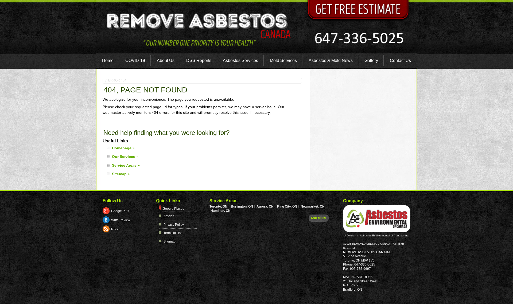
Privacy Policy (174, 225)
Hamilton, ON (221, 211)
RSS (114, 229)
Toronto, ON (218, 206)
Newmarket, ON (313, 206)
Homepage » (123, 148)
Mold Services (283, 60)
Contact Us (400, 60)
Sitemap (170, 241)
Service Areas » (126, 165)
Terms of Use (173, 233)
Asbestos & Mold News (331, 60)
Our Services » (125, 156)
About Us (165, 60)
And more (319, 218)
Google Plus (120, 211)
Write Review (120, 220)
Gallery (371, 60)
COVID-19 (135, 60)
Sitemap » (121, 174)
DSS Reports (198, 60)
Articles (169, 216)
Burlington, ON (242, 206)
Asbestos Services (240, 60)
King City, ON (287, 206)
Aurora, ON (265, 206)
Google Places (173, 209)
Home (108, 60)
